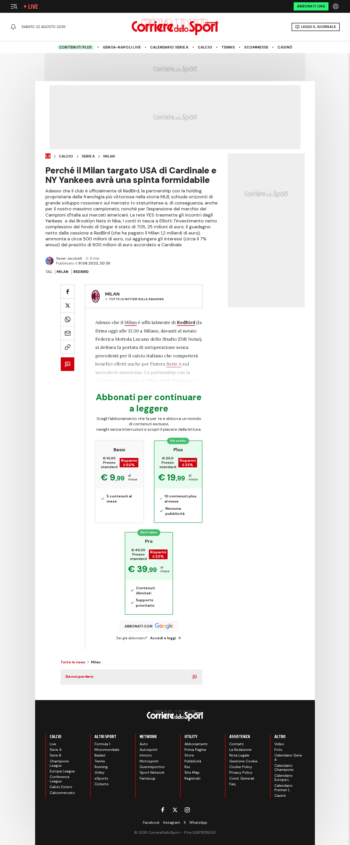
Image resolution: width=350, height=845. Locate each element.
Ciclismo (102, 784)
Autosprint (149, 749)
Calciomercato (62, 792)
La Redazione (240, 749)
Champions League (59, 763)
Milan (109, 156)
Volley (100, 772)
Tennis (228, 47)
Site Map (192, 772)
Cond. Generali (241, 778)
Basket (100, 755)
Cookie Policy (240, 766)
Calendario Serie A (169, 47)
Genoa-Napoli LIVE (122, 47)
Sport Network (152, 772)
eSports (101, 778)
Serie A (88, 156)
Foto (278, 749)
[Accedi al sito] (336, 6)
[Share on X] (67, 305)
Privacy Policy (240, 772)
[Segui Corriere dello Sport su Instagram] (187, 810)
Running (101, 766)
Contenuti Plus (75, 47)
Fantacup (148, 778)
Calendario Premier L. (283, 787)
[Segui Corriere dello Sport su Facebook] (163, 810)
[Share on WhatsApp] (67, 319)
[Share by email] (67, 333)
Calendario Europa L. (283, 777)
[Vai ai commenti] (67, 364)
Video (279, 744)
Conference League (59, 778)
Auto (144, 744)
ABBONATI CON (138, 626)
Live (33, 6)
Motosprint (149, 761)
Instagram (171, 822)
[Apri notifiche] (13, 27)
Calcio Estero (61, 786)
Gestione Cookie (243, 761)
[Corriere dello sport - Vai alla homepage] (175, 27)
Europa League (62, 771)
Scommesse (256, 47)
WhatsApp (198, 822)
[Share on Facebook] (67, 291)
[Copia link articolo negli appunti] (67, 347)
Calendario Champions (284, 767)
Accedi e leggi (163, 638)
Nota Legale (239, 755)
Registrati (192, 778)
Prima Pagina (195, 749)
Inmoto (146, 755)
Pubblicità (192, 761)
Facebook (151, 822)
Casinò (284, 47)
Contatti (236, 744)
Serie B (55, 755)
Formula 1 (102, 744)
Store (189, 755)
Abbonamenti (196, 744)
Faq (232, 784)
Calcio (205, 47)
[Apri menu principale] (13, 6)
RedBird (81, 271)
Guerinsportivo (152, 766)
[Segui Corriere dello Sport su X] (175, 810)
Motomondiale (107, 749)
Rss (187, 766)
